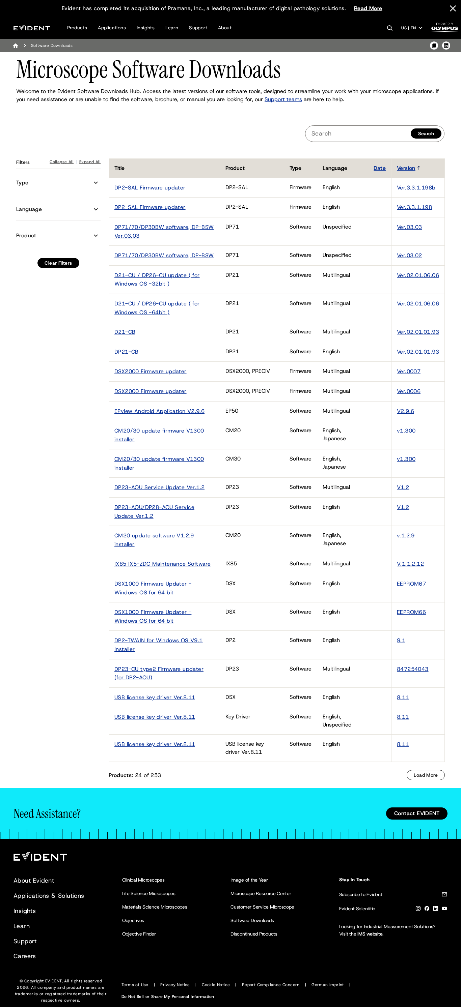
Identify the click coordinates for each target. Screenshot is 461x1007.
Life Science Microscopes (148, 893)
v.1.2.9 (406, 535)
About (225, 28)
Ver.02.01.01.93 (418, 331)
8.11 (403, 697)
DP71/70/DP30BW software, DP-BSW (164, 255)
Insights (146, 28)
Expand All (90, 162)
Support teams (283, 99)
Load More (426, 775)
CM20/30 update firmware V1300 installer (159, 435)
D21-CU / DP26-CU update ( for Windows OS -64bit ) (157, 308)
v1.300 (406, 430)
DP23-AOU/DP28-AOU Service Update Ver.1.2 (154, 512)
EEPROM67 (411, 583)
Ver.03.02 (409, 255)
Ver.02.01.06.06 (418, 275)
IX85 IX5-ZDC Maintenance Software (162, 563)
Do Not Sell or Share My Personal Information (167, 996)
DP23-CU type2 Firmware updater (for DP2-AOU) (159, 673)
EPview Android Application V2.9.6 (159, 411)
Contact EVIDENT (416, 813)
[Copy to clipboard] (434, 45)
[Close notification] (453, 8)
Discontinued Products (254, 934)
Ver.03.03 (409, 227)
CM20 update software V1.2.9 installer (154, 540)
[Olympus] (444, 29)
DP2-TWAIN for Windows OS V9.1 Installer (158, 645)
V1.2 (403, 487)
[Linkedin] (436, 909)
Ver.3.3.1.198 (414, 207)
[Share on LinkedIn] (446, 45)
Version (406, 168)
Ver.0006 (409, 391)
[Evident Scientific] (32, 27)
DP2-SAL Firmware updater (150, 187)
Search (426, 133)
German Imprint (327, 984)
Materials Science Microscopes (154, 907)
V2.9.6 (405, 411)
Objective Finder (139, 934)
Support (198, 28)
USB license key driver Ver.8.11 (154, 697)
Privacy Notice (175, 984)
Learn (171, 28)
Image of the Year (249, 880)
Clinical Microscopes (143, 880)
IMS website (369, 934)
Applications (112, 28)
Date (380, 168)
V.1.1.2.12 (410, 563)
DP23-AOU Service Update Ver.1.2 (159, 487)
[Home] (15, 45)
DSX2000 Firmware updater (150, 371)
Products (77, 28)
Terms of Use (134, 984)
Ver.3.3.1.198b (416, 187)
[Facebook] (427, 909)
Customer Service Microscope (262, 907)
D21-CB (124, 331)
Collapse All (62, 162)
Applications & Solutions (48, 896)
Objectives (133, 920)
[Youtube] (444, 909)
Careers (24, 956)
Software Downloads (252, 920)
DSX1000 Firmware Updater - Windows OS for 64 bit (152, 588)
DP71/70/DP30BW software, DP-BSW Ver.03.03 (164, 231)
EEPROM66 (411, 612)
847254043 (413, 669)
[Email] (444, 895)
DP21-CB (126, 351)
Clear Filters (58, 263)
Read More (368, 8)
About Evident (33, 881)
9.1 (401, 640)
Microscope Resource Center (261, 893)
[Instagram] (418, 909)
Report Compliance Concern (271, 984)
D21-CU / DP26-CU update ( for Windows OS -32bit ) (157, 280)
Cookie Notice (216, 984)
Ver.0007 (409, 371)
